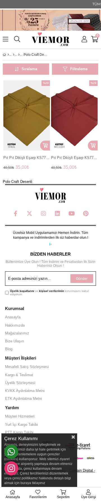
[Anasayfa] (8, 54)
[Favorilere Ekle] (27, 115)
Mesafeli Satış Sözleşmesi (27, 367)
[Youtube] (71, 213)
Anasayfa (12, 317)
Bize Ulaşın (14, 341)
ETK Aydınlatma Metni (23, 398)
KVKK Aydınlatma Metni (25, 391)
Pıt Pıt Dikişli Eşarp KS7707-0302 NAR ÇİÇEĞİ (74, 158)
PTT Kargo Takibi (19, 432)
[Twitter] (29, 213)
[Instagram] (43, 213)
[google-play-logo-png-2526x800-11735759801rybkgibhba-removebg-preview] (51, 244)
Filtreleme (79, 69)
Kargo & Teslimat (19, 375)
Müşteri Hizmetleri (20, 416)
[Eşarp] (13, 54)
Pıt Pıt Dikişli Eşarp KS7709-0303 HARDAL (26, 158)
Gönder (82, 279)
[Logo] (50, 195)
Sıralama (29, 69)
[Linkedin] (57, 213)
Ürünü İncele (36, 115)
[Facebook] (15, 213)
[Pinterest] (85, 213)
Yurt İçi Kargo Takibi (21, 424)
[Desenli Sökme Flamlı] (19, 54)
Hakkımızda (15, 325)
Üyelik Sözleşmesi (20, 383)
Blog (8, 349)
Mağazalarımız (17, 333)
